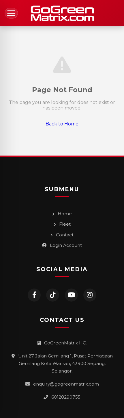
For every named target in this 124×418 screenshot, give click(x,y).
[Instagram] (89, 295)
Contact (64, 235)
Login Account (65, 245)
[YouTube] (71, 295)
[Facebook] (34, 295)
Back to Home (62, 124)
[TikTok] (52, 295)
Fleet (64, 224)
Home (64, 213)
